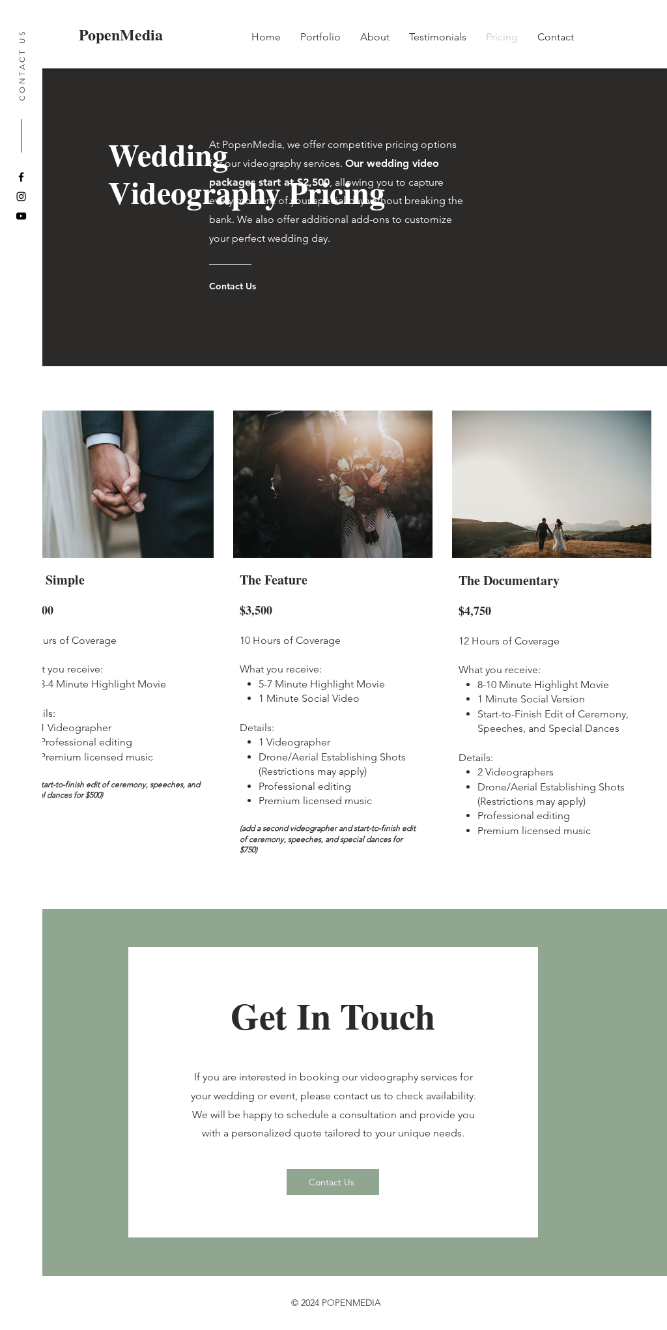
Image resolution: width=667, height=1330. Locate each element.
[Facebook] (21, 177)
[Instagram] (21, 196)
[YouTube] (21, 216)
